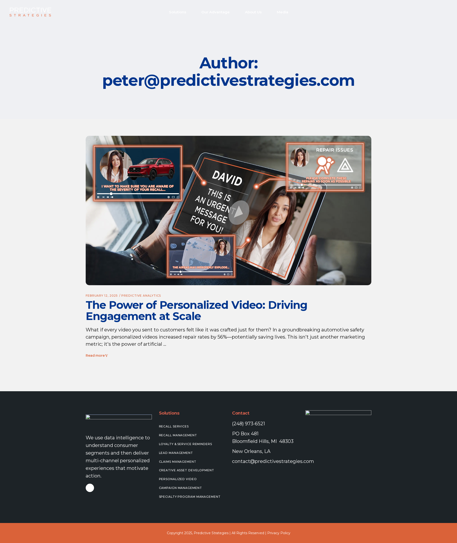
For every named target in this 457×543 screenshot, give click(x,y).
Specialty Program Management (190, 496)
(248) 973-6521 (248, 423)
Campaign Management (180, 488)
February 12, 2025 (102, 295)
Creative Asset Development (186, 470)
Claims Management (177, 461)
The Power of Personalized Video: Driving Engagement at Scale (196, 310)
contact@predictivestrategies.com (273, 461)
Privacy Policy (278, 533)
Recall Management (178, 435)
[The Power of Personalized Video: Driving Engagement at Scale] (228, 210)
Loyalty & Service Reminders (185, 444)
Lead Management (176, 453)
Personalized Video (178, 479)
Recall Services (174, 426)
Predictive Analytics (141, 295)
